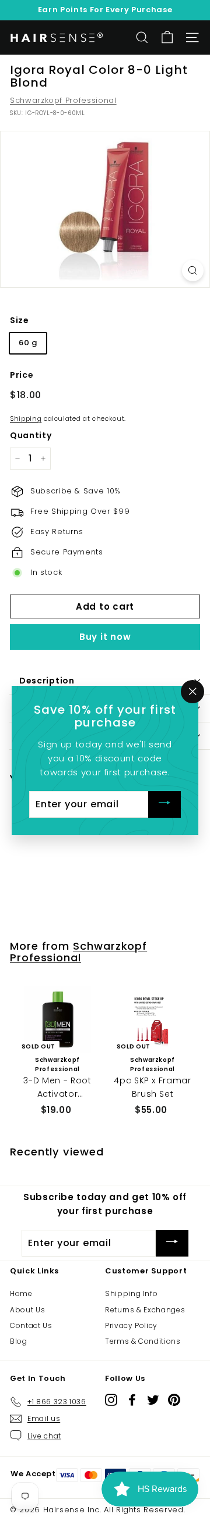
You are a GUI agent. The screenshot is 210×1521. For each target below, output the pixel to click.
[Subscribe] (164, 805)
